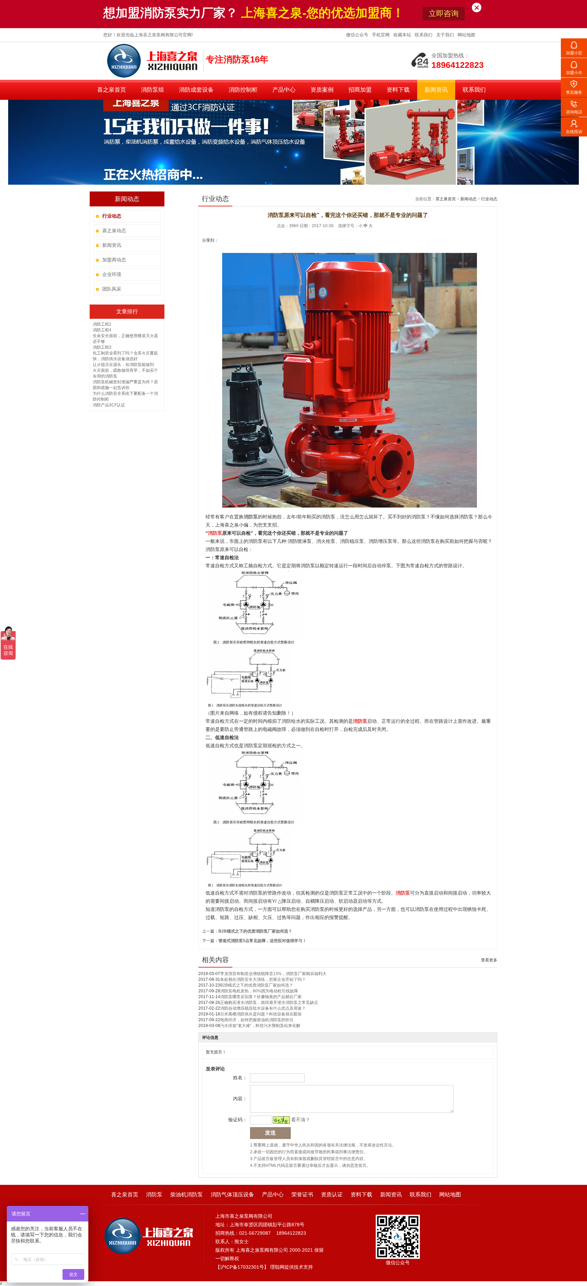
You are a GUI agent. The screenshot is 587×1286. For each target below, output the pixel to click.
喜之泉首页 (111, 90)
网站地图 (466, 34)
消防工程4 (102, 330)
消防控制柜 (243, 90)
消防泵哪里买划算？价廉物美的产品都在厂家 (261, 996)
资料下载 (398, 90)
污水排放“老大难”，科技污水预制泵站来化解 (260, 1025)
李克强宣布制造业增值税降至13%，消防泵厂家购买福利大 (273, 973)
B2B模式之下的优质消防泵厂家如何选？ (255, 931)
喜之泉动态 (114, 230)
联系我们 (424, 34)
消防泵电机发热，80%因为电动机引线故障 (259, 991)
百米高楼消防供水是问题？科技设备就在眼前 (261, 1014)
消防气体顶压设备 (232, 1194)
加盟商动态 (114, 259)
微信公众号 (358, 34)
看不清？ (300, 1119)
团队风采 (111, 289)
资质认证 (332, 1194)
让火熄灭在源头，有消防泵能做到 (123, 364)
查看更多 (489, 960)
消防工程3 (102, 347)
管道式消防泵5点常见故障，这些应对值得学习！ (262, 940)
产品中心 (284, 90)
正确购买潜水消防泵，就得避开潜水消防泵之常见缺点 (269, 1002)
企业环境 (111, 274)
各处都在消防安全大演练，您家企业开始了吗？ (263, 979)
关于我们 (445, 34)
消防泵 (154, 1194)
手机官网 (381, 34)
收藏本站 (402, 34)
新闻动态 (468, 199)
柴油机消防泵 (186, 1194)
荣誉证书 (302, 1194)
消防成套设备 (196, 90)
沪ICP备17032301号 (242, 1267)
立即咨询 (444, 13)
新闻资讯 (436, 90)
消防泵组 (152, 90)
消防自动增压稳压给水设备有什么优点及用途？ (263, 1008)
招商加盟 (360, 90)
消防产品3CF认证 (109, 405)
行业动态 (489, 199)
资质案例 (322, 90)
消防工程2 (102, 324)
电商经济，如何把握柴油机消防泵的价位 (257, 1019)
